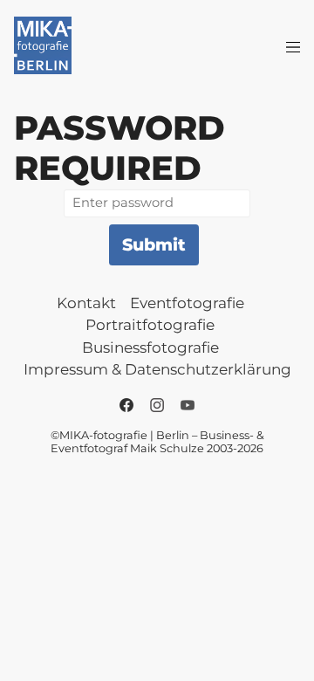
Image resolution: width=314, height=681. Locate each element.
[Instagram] (157, 405)
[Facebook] (126, 405)
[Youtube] (188, 405)
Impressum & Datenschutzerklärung (157, 369)
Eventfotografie (187, 303)
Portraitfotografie (150, 325)
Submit (154, 244)
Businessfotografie (150, 347)
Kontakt (86, 303)
